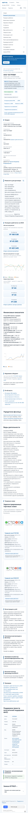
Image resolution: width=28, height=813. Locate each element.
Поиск (17, 2)
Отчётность (6, 25)
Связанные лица (7, 37)
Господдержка (13, 47)
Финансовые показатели (9, 20)
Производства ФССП (8, 42)
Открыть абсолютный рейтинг (11, 251)
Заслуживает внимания (8, 49)
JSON (18, 100)
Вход (25, 7)
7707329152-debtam (17, 376)
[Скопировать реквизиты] (23, 180)
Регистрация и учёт (8, 35)
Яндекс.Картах (18, 172)
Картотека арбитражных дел (11, 701)
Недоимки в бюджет (8, 22)
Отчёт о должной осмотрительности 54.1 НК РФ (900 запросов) (13, 113)
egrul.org (4, 2)
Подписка (10, 8)
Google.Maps (6, 174)
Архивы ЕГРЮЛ (5, 5)
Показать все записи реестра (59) (14, 791)
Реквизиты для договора (9, 15)
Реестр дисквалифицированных (10, 39)
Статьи (18, 5)
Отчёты (13, 5)
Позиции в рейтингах (8, 17)
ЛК (21, 8)
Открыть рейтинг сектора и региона (12, 304)
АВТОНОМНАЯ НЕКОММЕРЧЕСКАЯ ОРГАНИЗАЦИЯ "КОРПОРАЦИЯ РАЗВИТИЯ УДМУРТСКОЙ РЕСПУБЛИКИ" (16, 743)
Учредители (13, 27)
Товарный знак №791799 (12, 533)
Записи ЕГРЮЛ (13, 52)
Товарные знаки (7, 32)
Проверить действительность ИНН (12, 685)
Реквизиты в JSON (8, 103)
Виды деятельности (13, 30)
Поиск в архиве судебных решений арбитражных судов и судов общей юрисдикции (13, 697)
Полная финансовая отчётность (13, 399)
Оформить (6, 62)
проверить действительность (16, 139)
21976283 (14, 716)
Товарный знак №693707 (12, 578)
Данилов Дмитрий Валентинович (12, 415)
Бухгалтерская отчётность (12, 397)
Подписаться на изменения (10, 106)
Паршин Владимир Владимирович (12, 418)
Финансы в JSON (19, 103)
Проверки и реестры (8, 44)
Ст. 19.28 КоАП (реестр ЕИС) (11, 694)
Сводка (5, 13)
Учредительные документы (10, 109)
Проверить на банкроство (10, 687)
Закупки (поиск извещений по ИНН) (13, 692)
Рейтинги (4, 8)
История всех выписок (8, 70)
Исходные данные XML (9, 100)
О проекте (11, 2)
